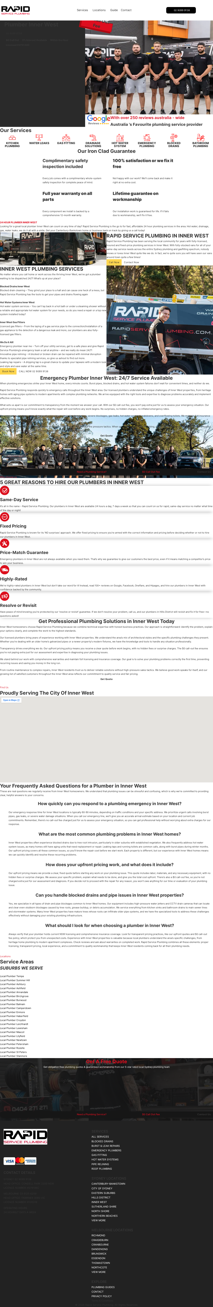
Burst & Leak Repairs (106, 1145)
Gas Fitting (99, 1154)
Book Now (8, 371)
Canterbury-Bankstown (108, 1183)
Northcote (99, 1267)
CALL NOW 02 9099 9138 (33, 371)
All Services (100, 1136)
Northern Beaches (105, 1215)
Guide (114, 10)
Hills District (101, 1197)
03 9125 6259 (28, 1193)
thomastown (101, 1262)
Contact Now (131, 262)
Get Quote (106, 435)
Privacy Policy (102, 1296)
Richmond (98, 1235)
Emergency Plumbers (106, 1150)
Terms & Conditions (102, 1300)
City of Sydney (102, 1188)
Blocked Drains (102, 1141)
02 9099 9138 (182, 10)
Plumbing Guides (103, 1287)
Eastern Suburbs (103, 1193)
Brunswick (99, 1253)
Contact (126, 10)
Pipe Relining (100, 1164)
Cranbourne (100, 1244)
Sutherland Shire (104, 1206)
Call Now (114, 262)
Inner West (99, 1202)
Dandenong (100, 1249)
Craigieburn (100, 1240)
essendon (98, 1258)
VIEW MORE (99, 1220)
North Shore (100, 1211)
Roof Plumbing (102, 1168)
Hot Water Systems (105, 1159)
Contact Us (204, 471)
